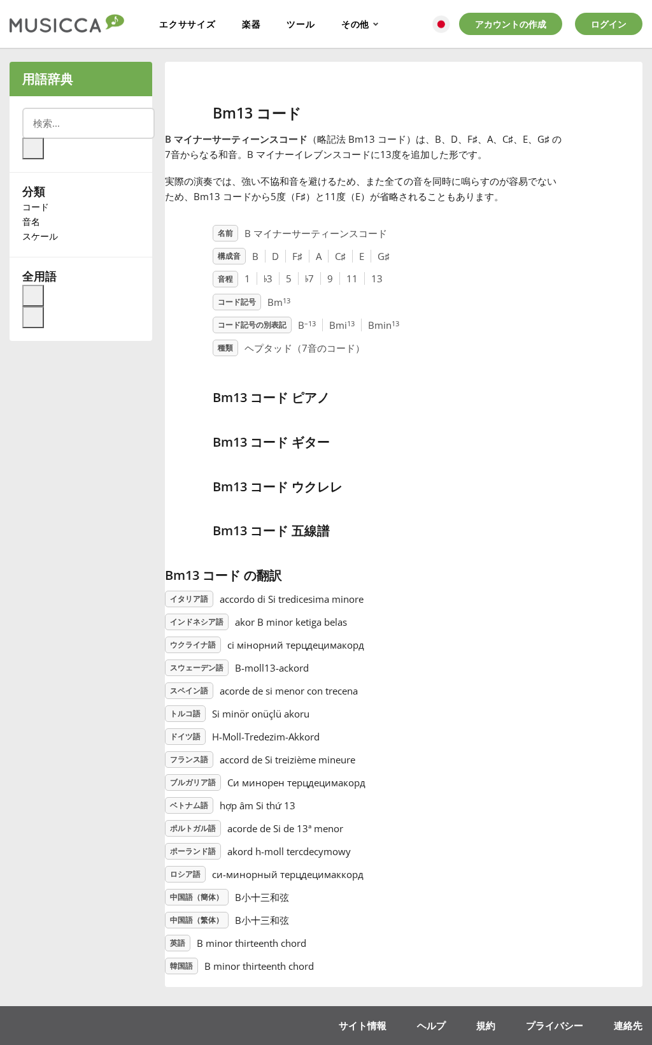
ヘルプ (431, 1025)
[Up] (33, 295)
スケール (40, 236)
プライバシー (554, 1025)
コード (35, 207)
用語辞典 (47, 78)
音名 (31, 221)
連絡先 (628, 1025)
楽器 (251, 24)
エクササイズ (187, 24)
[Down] (33, 317)
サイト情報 (362, 1025)
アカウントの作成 (510, 24)
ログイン (609, 24)
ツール (301, 24)
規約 (485, 1025)
